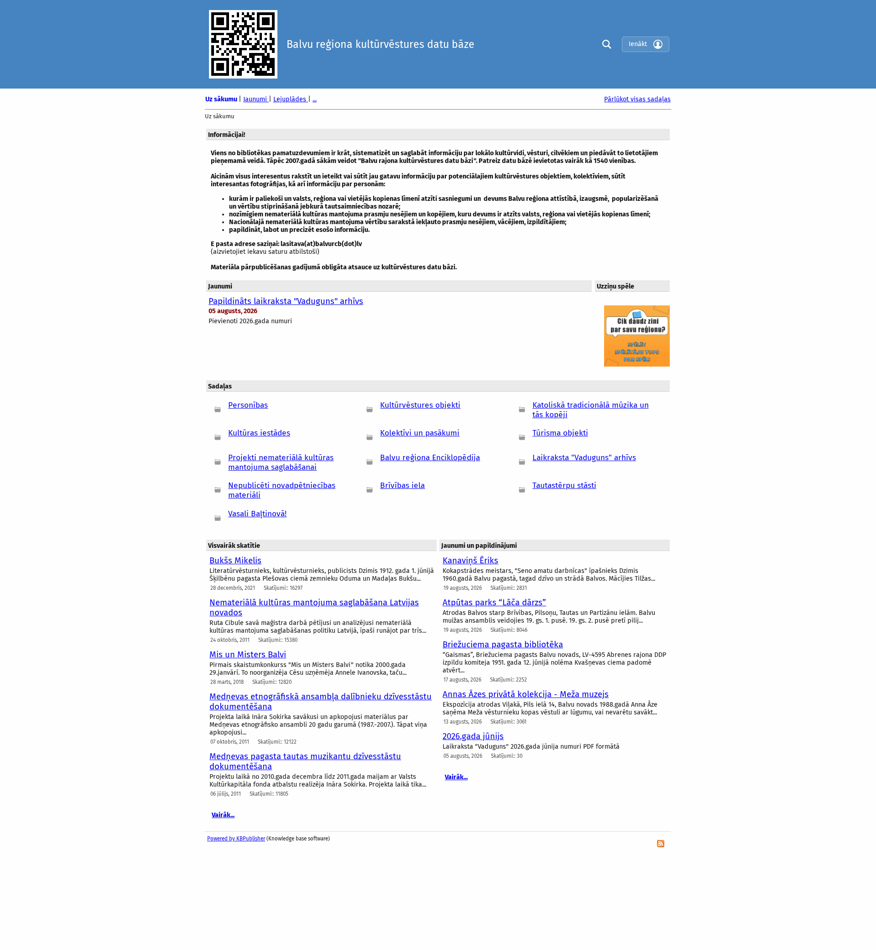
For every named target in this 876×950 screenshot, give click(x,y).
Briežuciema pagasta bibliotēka (503, 645)
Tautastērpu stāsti (564, 485)
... (315, 99)
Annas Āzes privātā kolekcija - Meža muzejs (526, 694)
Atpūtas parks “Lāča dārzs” (494, 603)
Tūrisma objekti (560, 433)
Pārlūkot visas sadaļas (637, 99)
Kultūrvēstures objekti (420, 405)
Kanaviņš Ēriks (470, 561)
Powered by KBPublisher (236, 838)
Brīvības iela (402, 485)
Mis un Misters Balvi (247, 655)
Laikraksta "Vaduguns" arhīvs (584, 457)
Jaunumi (256, 99)
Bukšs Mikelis (235, 561)
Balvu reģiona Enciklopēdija (430, 457)
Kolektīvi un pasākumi (419, 433)
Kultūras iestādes (259, 433)
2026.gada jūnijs (473, 736)
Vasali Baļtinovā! (257, 514)
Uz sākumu (222, 99)
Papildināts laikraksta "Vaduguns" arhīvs (286, 301)
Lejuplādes (290, 99)
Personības (248, 405)
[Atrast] (604, 44)
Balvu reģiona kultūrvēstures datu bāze (380, 44)
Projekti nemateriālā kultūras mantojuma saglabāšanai (281, 462)
